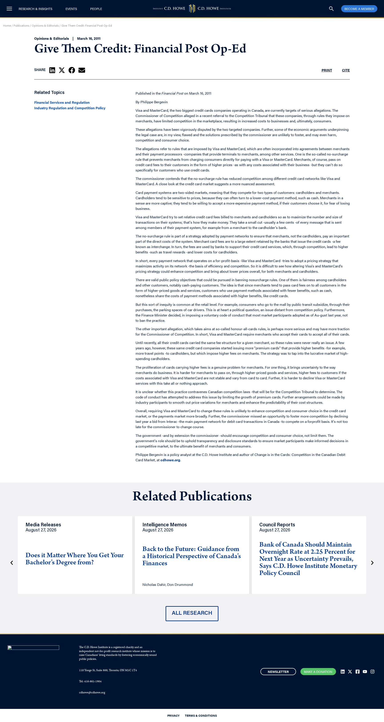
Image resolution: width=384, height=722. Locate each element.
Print (327, 70)
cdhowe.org (170, 459)
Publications (21, 25)
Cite (346, 70)
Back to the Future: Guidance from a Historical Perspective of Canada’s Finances (191, 556)
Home (7, 25)
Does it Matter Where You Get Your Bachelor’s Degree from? (75, 559)
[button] (52, 70)
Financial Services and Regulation (62, 102)
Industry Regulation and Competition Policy (69, 108)
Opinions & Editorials (45, 25)
